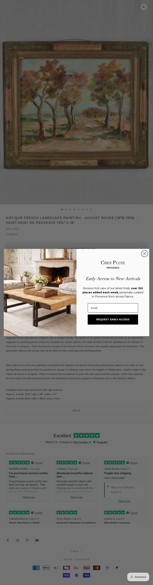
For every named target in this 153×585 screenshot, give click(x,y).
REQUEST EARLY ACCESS (112, 319)
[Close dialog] (144, 253)
